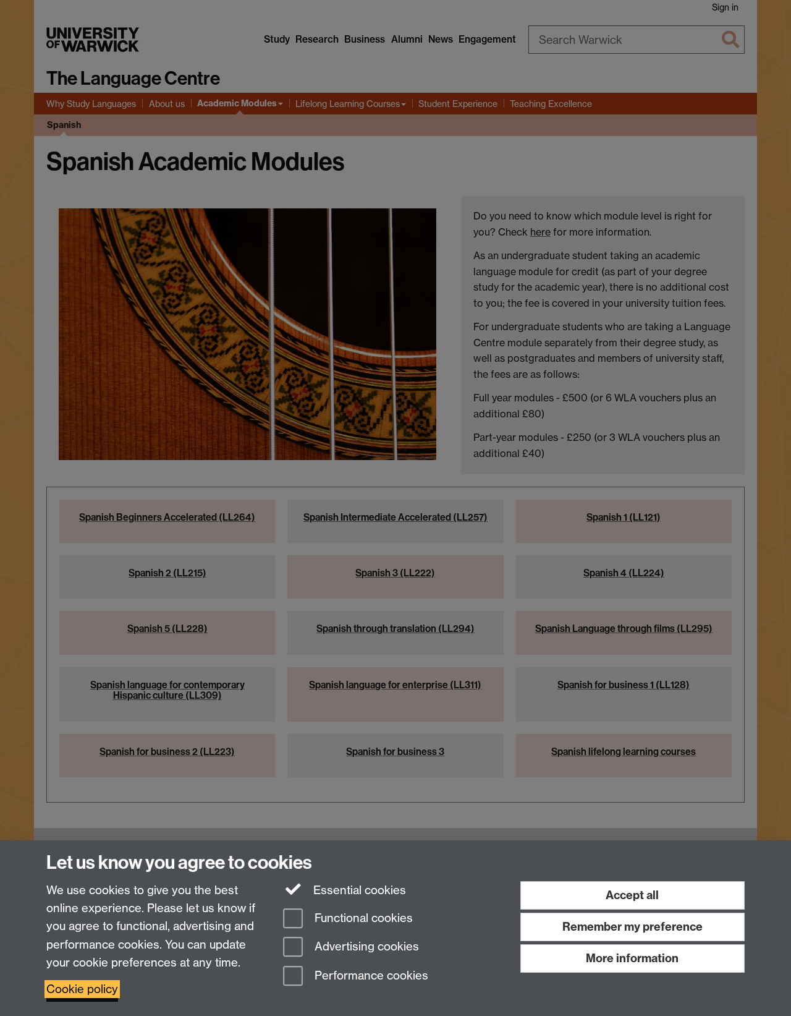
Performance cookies (369, 976)
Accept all (632, 895)
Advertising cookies (365, 947)
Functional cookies (362, 918)
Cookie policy (82, 989)
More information (632, 958)
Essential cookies (358, 890)
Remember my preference (632, 927)
